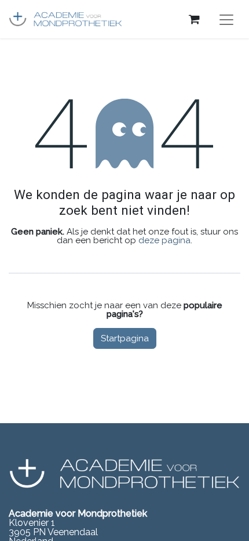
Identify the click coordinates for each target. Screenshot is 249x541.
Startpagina (125, 338)
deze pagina (164, 240)
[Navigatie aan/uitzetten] (226, 19)
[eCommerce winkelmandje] (194, 19)
